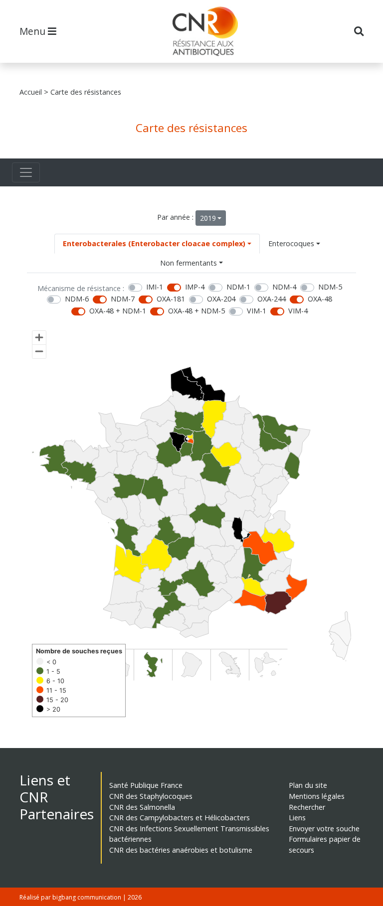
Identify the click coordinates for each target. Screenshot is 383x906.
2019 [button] (208, 218)
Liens (297, 817)
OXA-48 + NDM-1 (117, 310)
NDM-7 (123, 298)
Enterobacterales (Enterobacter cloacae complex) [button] (154, 243)
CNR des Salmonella (142, 807)
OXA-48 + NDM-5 (196, 310)
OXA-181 (171, 298)
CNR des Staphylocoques (150, 796)
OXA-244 (271, 298)
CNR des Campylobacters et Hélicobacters (179, 817)
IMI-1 (154, 287)
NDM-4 (284, 287)
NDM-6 (77, 298)
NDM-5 (330, 287)
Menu (33, 31)
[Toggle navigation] (26, 172)
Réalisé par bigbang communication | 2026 (80, 897)
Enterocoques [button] (291, 243)
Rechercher (307, 807)
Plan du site (308, 785)
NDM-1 (238, 287)
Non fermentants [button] (188, 263)
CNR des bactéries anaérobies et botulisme (180, 850)
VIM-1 (256, 310)
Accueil (30, 92)
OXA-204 (221, 298)
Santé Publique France (146, 785)
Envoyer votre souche (324, 828)
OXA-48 (320, 298)
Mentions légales (317, 796)
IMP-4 (194, 287)
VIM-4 (298, 310)
